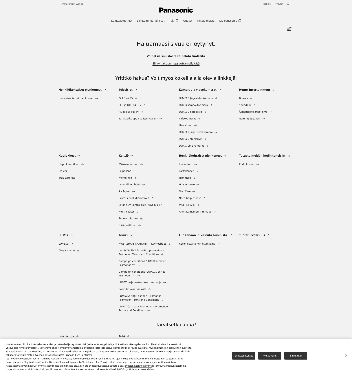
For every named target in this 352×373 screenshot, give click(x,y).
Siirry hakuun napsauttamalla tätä (176, 63)
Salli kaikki (296, 355)
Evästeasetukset (244, 355)
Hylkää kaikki (270, 355)
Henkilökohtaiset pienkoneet (80, 90)
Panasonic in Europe (72, 3)
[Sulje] (346, 355)
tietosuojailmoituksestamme (170, 365)
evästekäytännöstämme (138, 365)
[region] (176, 356)
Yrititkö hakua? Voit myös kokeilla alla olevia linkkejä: (176, 78)
